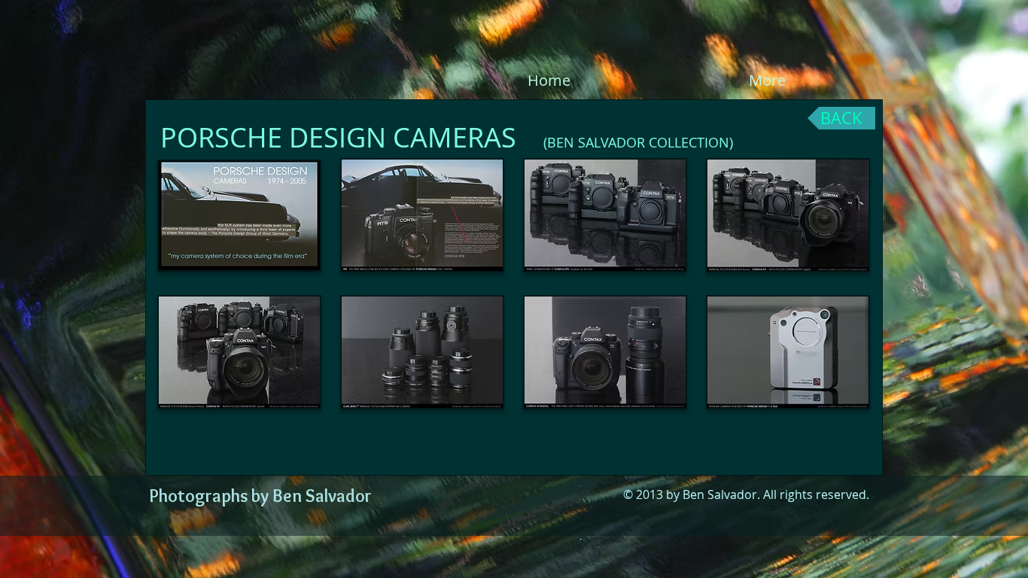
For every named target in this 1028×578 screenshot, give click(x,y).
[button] (239, 216)
